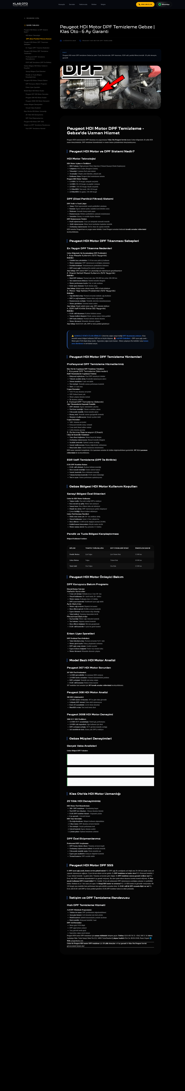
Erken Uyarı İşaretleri (33, 87)
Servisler (72, 4)
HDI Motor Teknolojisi (33, 35)
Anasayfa (61, 4)
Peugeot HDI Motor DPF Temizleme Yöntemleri (36, 52)
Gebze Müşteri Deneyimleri (33, 104)
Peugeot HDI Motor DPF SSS (34, 121)
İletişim (103, 4)
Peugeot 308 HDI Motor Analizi (36, 97)
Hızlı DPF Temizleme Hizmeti (35, 128)
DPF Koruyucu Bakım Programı (36, 84)
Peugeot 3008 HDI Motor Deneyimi (37, 101)
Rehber (94, 4)
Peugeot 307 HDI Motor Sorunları (37, 94)
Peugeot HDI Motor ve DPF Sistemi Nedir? (36, 31)
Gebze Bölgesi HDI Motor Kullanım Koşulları (36, 67)
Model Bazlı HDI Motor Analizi (34, 91)
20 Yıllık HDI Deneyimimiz (34, 115)
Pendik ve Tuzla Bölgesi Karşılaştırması (34, 76)
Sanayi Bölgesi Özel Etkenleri (36, 71)
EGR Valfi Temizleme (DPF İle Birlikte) (38, 62)
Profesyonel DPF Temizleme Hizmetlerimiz (35, 58)
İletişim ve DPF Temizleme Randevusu (37, 125)
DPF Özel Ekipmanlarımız (34, 118)
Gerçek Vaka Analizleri (33, 108)
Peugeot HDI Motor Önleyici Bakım (36, 80)
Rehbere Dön (33, 18)
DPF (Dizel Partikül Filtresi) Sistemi (38, 39)
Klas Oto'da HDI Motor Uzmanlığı (35, 111)
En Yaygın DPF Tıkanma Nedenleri (37, 48)
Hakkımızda (83, 4)
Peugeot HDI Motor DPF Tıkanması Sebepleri (36, 43)
